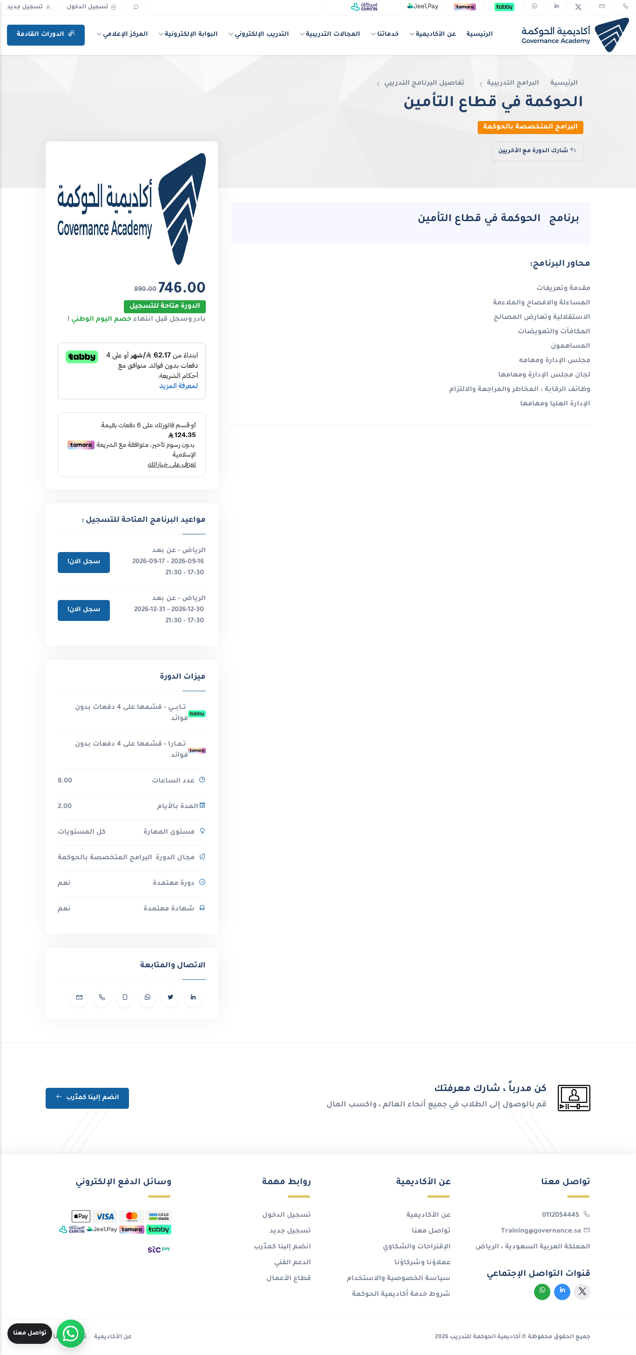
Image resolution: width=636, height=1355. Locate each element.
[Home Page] (575, 35)
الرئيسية (480, 34)
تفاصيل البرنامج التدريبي (424, 84)
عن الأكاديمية (436, 34)
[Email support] (601, 7)
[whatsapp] (534, 7)
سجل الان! (84, 562)
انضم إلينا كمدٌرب (91, 1097)
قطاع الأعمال (288, 1279)
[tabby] (504, 7)
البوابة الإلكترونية (191, 34)
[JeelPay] (422, 7)
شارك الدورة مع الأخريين (533, 151)
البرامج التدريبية (513, 84)
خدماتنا (388, 34)
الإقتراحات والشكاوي (417, 1247)
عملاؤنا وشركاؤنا (422, 1263)
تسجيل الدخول (87, 7)
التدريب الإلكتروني (262, 34)
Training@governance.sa (541, 1231)
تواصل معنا (431, 1231)
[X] (578, 7)
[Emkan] (364, 7)
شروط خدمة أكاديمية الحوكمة (401, 1295)
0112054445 (561, 1216)
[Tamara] (465, 7)
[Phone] (625, 7)
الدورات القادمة (41, 34)
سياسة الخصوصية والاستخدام (399, 1279)
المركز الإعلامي (125, 34)
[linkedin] (556, 7)
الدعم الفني (292, 1263)
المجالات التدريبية (333, 34)
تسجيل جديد (25, 7)
